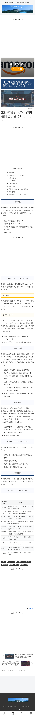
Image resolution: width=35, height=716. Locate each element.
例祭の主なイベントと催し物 (17, 175)
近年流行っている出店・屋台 (17, 194)
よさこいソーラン (15, 181)
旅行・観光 (27, 562)
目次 (14, 168)
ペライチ (17, 709)
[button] (31, 419)
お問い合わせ (25, 706)
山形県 (19, 562)
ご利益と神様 (13, 183)
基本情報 (11, 172)
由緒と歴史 (12, 186)
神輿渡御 (13, 178)
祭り (17, 564)
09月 (4, 562)
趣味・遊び (25, 564)
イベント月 (12, 562)
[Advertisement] (17, 38)
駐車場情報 (12, 192)
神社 (12, 564)
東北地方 (5, 564)
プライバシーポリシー (9, 706)
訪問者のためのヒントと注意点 (18, 189)
